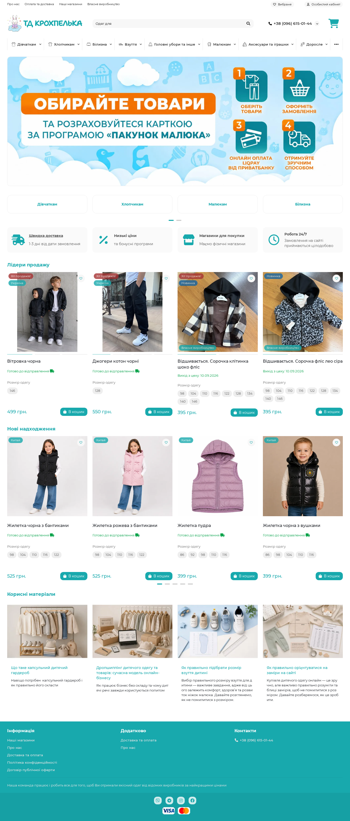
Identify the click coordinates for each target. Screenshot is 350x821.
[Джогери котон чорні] (132, 312)
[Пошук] (248, 23)
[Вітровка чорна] (47, 312)
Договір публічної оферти (31, 770)
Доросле (314, 44)
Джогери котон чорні (115, 361)
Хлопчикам (64, 44)
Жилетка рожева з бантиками (124, 525)
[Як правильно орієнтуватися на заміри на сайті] (303, 631)
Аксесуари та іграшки (269, 44)
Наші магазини (70, 4)
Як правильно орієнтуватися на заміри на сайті (297, 670)
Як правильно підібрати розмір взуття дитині (211, 670)
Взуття (131, 44)
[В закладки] (81, 278)
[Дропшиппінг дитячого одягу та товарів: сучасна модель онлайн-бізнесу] (132, 631)
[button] (8, 203)
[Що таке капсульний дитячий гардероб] (47, 631)
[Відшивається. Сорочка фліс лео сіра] (303, 312)
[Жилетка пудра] (218, 476)
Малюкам (222, 44)
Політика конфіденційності (32, 762)
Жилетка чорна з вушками (291, 525)
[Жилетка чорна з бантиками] (47, 476)
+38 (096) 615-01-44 (293, 23)
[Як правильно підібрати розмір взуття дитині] (218, 631)
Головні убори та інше (174, 44)
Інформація (21, 730)
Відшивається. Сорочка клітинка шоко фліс (213, 364)
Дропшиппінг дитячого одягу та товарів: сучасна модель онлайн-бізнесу (127, 672)
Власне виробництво (103, 4)
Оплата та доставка (39, 4)
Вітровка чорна (23, 361)
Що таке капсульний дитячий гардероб (39, 670)
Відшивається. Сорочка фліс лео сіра (303, 361)
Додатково (133, 730)
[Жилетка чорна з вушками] (303, 476)
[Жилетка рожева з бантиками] (132, 476)
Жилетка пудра (194, 525)
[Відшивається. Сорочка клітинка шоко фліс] (218, 312)
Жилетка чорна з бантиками (38, 525)
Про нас (13, 4)
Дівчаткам (26, 44)
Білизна (99, 44)
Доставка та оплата (25, 755)
